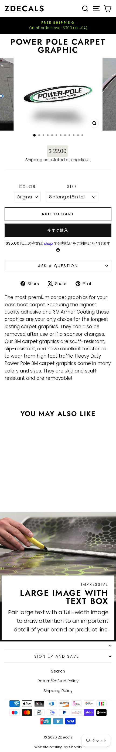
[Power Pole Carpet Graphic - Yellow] (34, 493)
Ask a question (58, 265)
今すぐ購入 (58, 230)
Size (72, 186)
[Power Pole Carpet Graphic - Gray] (22, 493)
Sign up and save (56, 656)
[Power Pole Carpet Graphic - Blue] (40, 493)
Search (58, 671)
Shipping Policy (58, 690)
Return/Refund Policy (58, 681)
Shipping (33, 159)
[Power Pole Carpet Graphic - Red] (28, 493)
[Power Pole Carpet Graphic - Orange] (15, 493)
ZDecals (25, 8)
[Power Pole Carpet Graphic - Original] (9, 493)
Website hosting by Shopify (58, 747)
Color (27, 186)
